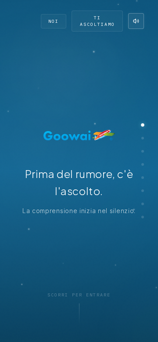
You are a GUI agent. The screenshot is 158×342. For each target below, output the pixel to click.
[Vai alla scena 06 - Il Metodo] (142, 191)
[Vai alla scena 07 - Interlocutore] (142, 204)
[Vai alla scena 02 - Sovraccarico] (142, 138)
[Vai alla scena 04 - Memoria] (142, 164)
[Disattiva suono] (136, 21)
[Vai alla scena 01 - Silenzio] (142, 125)
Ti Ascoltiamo (97, 21)
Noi (53, 21)
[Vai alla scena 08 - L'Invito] (142, 217)
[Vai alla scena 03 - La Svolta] (142, 151)
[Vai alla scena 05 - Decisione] (142, 178)
